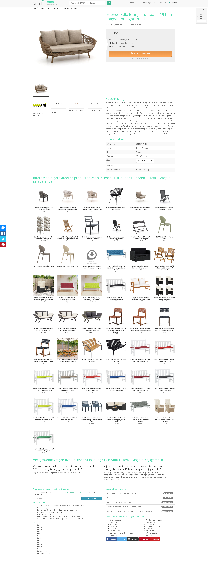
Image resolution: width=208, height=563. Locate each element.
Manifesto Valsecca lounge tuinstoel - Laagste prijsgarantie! (134, 476)
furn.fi (39, 549)
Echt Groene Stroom (44, 510)
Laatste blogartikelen (116, 489)
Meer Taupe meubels (76, 110)
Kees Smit (136, 24)
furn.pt (39, 544)
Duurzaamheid (151, 522)
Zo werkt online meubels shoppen (122, 533)
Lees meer (202, 21)
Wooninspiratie (151, 533)
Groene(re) (50, 2)
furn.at (39, 531)
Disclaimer (113, 526)
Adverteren (150, 531)
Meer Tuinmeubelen (94, 110)
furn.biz (39, 547)
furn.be (39, 527)
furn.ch (39, 540)
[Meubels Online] (35, 8)
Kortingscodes (151, 524)
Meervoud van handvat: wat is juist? (139, 502)
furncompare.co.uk (43, 553)
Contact (149, 535)
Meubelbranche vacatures (155, 520)
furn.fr (39, 525)
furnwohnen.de (42, 551)
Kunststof (58, 103)
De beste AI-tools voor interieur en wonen (139, 493)
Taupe (77, 103)
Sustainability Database (45, 519)
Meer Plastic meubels (55, 111)
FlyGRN (39, 508)
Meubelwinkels (115, 531)
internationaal (58, 514)
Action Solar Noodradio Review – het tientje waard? (139, 507)
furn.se (39, 538)
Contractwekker (42, 516)
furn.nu (39, 534)
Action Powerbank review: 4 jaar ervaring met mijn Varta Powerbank (139, 511)
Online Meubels (115, 520)
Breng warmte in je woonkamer (139, 498)
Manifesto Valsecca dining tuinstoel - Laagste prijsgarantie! (134, 475)
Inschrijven (92, 498)
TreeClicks (40, 506)
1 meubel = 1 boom (153, 526)
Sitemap (113, 529)
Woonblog (113, 524)
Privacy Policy (114, 535)
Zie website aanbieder (145, 161)
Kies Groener (41, 512)
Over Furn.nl (114, 522)
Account (163, 3)
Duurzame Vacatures (44, 514)
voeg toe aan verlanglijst (140, 58)
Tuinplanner (150, 529)
